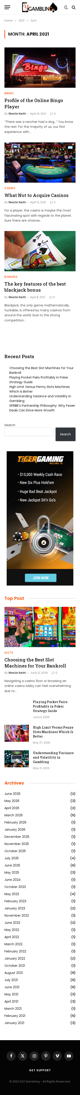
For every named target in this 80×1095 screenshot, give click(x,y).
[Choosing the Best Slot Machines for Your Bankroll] (40, 627)
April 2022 (11, 937)
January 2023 (14, 908)
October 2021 (14, 965)
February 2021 (14, 1016)
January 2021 (14, 1023)
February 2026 (15, 822)
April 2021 (11, 1001)
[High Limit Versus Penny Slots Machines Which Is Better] (16, 733)
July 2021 (11, 980)
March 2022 (13, 944)
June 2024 (12, 879)
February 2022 (15, 951)
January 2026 (14, 829)
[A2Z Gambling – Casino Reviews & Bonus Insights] (40, 7)
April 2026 (11, 808)
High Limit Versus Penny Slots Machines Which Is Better (53, 731)
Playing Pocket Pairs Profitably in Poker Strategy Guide (50, 706)
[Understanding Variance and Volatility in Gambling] (16, 758)
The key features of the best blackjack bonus (35, 287)
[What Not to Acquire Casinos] (40, 162)
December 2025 (16, 836)
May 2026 (11, 801)
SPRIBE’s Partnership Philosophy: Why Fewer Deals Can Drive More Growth (42, 408)
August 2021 (13, 973)
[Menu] (7, 7)
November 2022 (16, 915)
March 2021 (13, 1008)
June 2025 (12, 865)
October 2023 (15, 887)
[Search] (73, 7)
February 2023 (15, 901)
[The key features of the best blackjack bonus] (40, 251)
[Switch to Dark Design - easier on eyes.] (66, 7)
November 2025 (16, 844)
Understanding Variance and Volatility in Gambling (53, 757)
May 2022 (11, 930)
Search (9, 425)
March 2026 (13, 815)
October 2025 (15, 851)
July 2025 (11, 858)
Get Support (40, 1070)
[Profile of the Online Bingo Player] (40, 67)
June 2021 (11, 987)
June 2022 (12, 922)
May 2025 (11, 872)
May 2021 (11, 994)
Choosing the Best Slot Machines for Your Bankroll (35, 663)
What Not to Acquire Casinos (36, 195)
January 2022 (14, 958)
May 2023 (11, 894)
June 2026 (12, 793)
